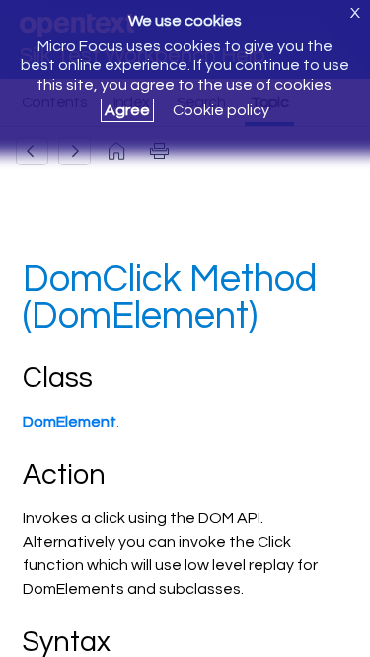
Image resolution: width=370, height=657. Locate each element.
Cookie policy (221, 110)
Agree (127, 110)
